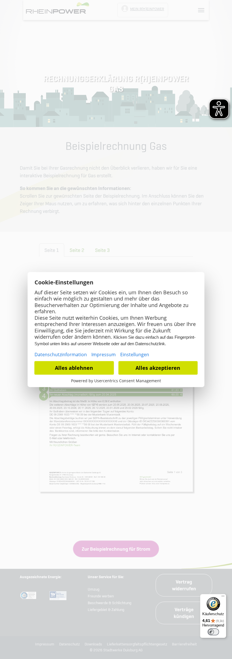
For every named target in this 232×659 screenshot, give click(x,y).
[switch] (213, 631)
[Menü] (223, 597)
